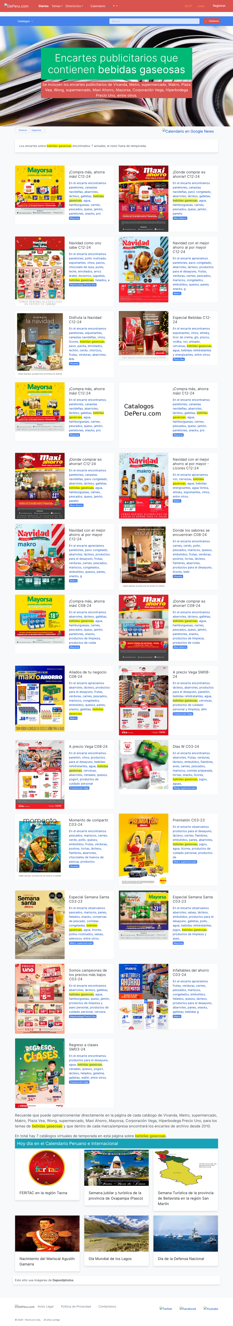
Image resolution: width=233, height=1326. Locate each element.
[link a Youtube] (211, 1308)
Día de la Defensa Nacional (181, 1259)
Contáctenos (107, 1306)
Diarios (43, 6)
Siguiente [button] (36, 130)
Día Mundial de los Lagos (110, 1259)
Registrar (219, 5)
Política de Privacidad (76, 1306)
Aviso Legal (46, 1306)
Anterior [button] (22, 130)
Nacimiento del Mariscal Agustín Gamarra (47, 1261)
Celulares (213, 21)
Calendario (97, 6)
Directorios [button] (73, 6)
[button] (113, 6)
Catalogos (24, 21)
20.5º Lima (194, 6)
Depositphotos (63, 1280)
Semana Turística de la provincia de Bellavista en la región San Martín (186, 1198)
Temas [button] (56, 6)
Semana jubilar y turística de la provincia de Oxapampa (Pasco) (116, 1195)
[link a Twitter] (166, 1308)
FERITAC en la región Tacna (43, 1193)
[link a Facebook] (188, 1308)
